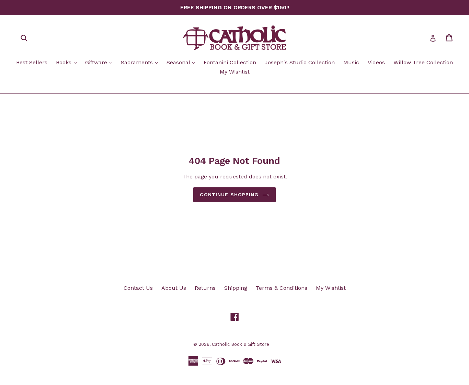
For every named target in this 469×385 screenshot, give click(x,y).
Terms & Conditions (281, 288)
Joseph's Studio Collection (300, 62)
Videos (376, 62)
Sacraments (141, 62)
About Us (173, 288)
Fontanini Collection (230, 62)
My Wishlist (235, 71)
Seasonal (182, 62)
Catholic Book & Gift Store (240, 344)
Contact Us (138, 288)
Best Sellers (31, 62)
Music (351, 62)
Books (68, 62)
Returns (205, 288)
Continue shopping (229, 194)
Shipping (235, 288)
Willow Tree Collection (423, 62)
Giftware (100, 62)
